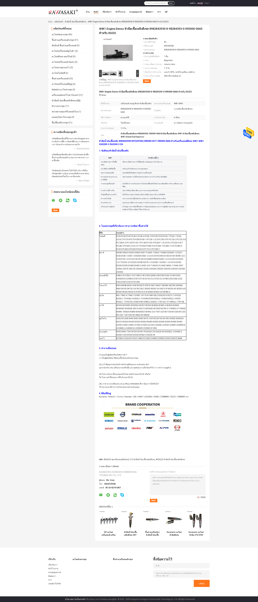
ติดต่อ (147, 81)
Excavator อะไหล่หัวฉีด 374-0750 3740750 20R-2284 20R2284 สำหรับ (196, 533)
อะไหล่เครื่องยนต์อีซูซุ (62, 84)
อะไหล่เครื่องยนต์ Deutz (63, 62)
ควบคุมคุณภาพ (135, 12)
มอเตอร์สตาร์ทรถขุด (61, 117)
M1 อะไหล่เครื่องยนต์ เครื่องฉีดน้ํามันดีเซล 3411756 (109, 533)
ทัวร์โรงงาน (120, 12)
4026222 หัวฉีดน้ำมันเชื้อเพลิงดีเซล (170, 459)
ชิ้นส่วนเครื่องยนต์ (60, 78)
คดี (166, 12)
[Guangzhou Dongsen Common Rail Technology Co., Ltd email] (55, 200)
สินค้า (96, 12)
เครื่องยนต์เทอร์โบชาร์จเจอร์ (65, 95)
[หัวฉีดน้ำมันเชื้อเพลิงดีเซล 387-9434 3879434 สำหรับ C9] (130, 520)
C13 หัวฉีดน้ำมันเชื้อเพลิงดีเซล (142, 459)
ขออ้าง (192, 3)
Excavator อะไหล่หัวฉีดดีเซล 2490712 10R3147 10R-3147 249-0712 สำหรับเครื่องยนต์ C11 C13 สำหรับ (174, 533)
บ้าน (88, 12)
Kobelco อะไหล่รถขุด (62, 89)
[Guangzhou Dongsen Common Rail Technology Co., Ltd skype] (76, 200)
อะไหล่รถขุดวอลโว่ (61, 67)
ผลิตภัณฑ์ (59, 22)
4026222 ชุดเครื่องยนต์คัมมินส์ (116, 459)
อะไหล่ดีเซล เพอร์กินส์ (62, 56)
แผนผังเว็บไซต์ (54, 584)
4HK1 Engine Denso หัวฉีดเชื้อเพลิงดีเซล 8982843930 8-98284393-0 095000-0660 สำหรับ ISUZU (119, 82)
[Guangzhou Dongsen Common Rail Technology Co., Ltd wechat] (69, 200)
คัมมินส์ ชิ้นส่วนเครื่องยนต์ (64, 45)
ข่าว (159, 12)
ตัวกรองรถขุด (58, 106)
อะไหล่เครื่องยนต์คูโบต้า (63, 51)
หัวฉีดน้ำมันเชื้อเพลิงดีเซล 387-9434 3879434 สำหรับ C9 (130, 533)
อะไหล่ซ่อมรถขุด (60, 34)
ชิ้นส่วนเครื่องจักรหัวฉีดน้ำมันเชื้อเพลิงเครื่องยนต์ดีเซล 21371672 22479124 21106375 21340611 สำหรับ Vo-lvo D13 (152, 533)
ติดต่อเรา (149, 12)
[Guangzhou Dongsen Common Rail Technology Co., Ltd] (63, 12)
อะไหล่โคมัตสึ (58, 73)
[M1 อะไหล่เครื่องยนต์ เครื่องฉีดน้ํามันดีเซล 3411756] (108, 520)
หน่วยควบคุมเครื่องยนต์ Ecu (65, 111)
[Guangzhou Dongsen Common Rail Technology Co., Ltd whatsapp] (62, 200)
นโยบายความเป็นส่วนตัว (75, 599)
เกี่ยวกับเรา (107, 12)
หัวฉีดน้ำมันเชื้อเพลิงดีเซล (75, 22)
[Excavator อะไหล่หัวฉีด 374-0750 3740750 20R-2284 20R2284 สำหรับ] (196, 520)
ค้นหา (171, 3)
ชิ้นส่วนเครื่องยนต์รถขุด (63, 40)
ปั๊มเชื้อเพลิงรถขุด (60, 122)
